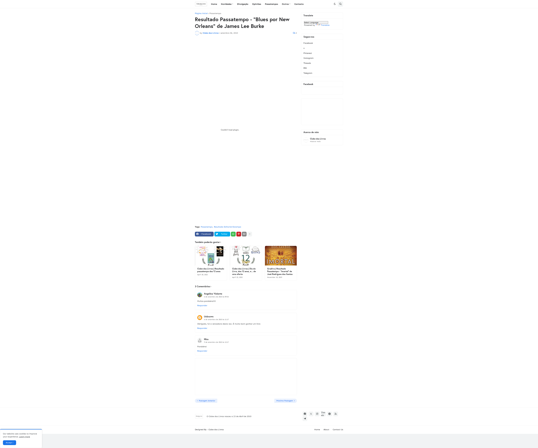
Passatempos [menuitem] (271, 4)
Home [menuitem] (214, 4)
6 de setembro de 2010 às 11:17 (216, 319)
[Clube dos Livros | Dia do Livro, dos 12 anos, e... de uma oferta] (246, 255)
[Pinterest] (238, 234)
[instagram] (317, 414)
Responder (202, 305)
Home (317, 429)
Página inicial (201, 13)
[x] (311, 414)
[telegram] (304, 418)
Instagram (308, 58)
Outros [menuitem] (285, 4)
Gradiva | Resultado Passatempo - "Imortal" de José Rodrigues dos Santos (280, 271)
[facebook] (304, 414)
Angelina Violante (213, 293)
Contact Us (338, 429)
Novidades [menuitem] (226, 4)
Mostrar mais (315, 141)
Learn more (24, 437)
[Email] (244, 234)
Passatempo (215, 13)
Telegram (307, 73)
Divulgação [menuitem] (242, 4)
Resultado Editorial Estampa (227, 227)
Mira (206, 339)
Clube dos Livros (318, 138)
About (326, 429)
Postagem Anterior (207, 401)
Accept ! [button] (9, 442)
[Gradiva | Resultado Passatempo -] (281, 255)
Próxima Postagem (284, 401)
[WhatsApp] (233, 234)
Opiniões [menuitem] (256, 4)
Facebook (308, 43)
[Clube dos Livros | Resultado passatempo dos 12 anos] (211, 255)
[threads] (323, 414)
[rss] (335, 414)
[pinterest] (329, 414)
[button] (335, 4)
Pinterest (307, 53)
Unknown (209, 316)
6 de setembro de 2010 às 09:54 (216, 297)
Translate (325, 25)
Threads (307, 63)
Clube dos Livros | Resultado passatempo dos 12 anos (210, 270)
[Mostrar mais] (249, 234)
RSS (305, 68)
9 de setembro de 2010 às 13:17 (216, 342)
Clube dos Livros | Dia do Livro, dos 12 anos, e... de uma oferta (244, 271)
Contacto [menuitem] (299, 4)
